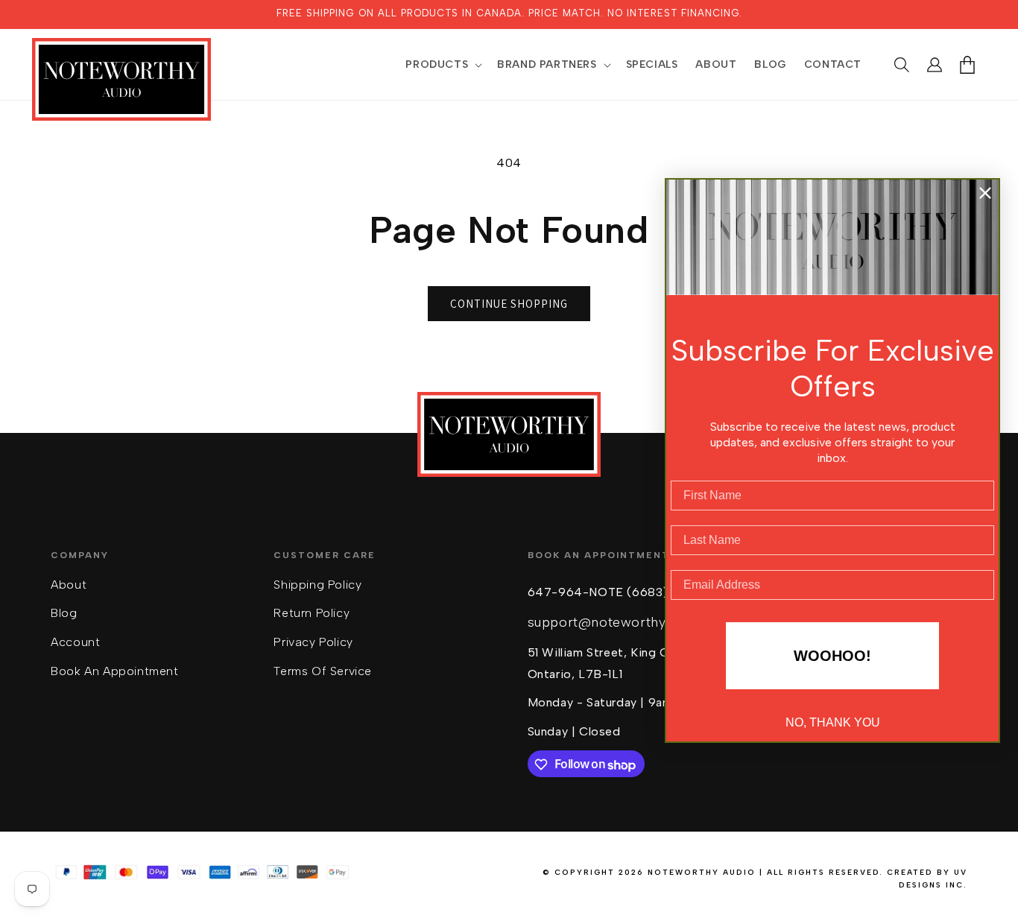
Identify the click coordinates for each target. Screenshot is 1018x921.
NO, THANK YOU (832, 722)
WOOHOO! (832, 656)
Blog (64, 614)
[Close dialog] (985, 193)
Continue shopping (509, 304)
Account (75, 643)
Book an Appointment (114, 672)
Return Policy (312, 614)
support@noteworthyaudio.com (629, 623)
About (68, 584)
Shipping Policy (317, 584)
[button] (442, 64)
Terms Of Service (323, 672)
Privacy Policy (313, 643)
